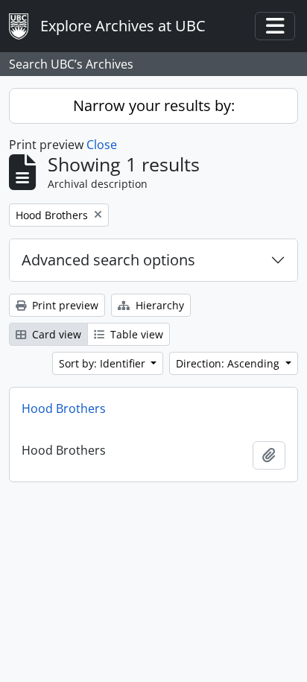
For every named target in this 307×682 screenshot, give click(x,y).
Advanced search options (108, 260)
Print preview (63, 305)
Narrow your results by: (154, 105)
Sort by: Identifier (103, 363)
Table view (135, 334)
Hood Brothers (64, 408)
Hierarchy (158, 305)
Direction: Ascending (229, 363)
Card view (55, 334)
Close (101, 144)
